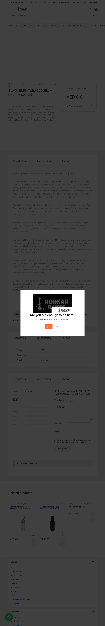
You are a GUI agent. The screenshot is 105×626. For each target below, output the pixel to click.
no (57, 326)
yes (48, 326)
